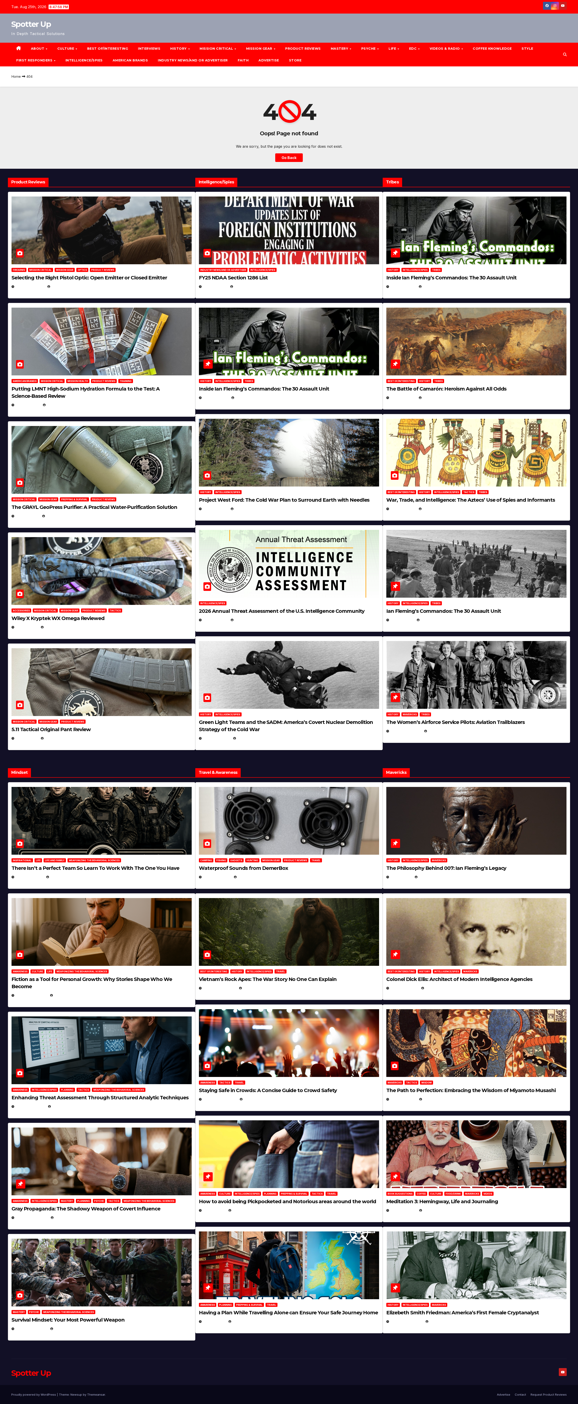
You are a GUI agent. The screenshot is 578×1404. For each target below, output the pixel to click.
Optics (82, 270)
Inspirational (22, 860)
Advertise (269, 60)
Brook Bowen (249, 877)
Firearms (19, 270)
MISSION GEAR (259, 49)
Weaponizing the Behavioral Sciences (94, 860)
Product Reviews (303, 49)
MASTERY (340, 49)
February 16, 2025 (406, 1321)
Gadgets (236, 860)
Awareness (20, 971)
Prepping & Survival (74, 499)
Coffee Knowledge (492, 49)
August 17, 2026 (30, 286)
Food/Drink (453, 1193)
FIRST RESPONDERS (35, 60)
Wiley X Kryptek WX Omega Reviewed (58, 618)
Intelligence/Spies (84, 60)
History (179, 49)
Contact (520, 1394)
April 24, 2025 (403, 397)
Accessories (21, 610)
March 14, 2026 (216, 738)
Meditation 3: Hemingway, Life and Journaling (442, 1201)
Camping (206, 860)
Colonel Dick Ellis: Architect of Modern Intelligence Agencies (459, 979)
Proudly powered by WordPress (34, 1394)
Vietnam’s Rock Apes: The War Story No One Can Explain (268, 979)
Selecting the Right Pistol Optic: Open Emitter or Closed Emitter (89, 278)
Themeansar (96, 1394)
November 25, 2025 (220, 1099)
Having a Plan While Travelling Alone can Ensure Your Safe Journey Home (288, 1313)
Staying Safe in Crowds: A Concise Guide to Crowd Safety (268, 1090)
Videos (487, 1193)
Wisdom (426, 1082)
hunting (252, 860)
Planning (67, 1089)
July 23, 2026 (28, 405)
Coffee (421, 1193)
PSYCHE (369, 49)
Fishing (221, 860)
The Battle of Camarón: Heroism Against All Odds (446, 389)
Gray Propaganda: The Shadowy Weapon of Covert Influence (86, 1209)
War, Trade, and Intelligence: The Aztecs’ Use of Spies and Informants (470, 500)
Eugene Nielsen (64, 286)
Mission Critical (40, 270)
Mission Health (78, 381)
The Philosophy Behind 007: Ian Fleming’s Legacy (446, 868)
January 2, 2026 (30, 1106)
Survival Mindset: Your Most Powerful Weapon (68, 1320)
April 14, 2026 (215, 620)
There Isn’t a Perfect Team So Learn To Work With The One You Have (95, 868)
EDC (413, 49)
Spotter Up (31, 24)
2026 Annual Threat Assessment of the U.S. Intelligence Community (281, 611)
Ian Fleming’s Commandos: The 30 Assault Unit (443, 611)
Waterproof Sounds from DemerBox (243, 868)
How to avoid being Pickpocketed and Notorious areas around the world (287, 1201)
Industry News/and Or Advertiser (193, 60)
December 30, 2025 (219, 988)
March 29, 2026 (217, 877)
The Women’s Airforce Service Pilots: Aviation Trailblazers (455, 722)
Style (527, 49)
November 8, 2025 (31, 1328)
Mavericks (410, 714)
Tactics (115, 610)
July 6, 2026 (27, 627)
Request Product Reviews (549, 1394)
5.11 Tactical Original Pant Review (51, 729)
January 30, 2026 (31, 995)
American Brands (130, 60)
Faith (243, 60)
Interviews (149, 49)
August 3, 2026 (29, 877)
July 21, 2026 (27, 516)
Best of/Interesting (107, 49)
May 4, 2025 (401, 877)
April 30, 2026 (215, 397)
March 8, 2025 (403, 1099)
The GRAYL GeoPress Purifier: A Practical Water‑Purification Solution (94, 507)
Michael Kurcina (59, 627)
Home (16, 76)
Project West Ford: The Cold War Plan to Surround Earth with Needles (284, 500)
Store (295, 60)
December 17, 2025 (32, 1217)
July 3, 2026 (27, 738)
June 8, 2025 (214, 1210)
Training (126, 381)
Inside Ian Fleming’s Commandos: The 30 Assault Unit (264, 389)
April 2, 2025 (402, 620)
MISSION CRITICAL (217, 49)
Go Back (289, 157)
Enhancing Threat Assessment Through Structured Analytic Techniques (100, 1098)
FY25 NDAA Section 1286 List (233, 278)
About (38, 49)
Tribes (249, 381)
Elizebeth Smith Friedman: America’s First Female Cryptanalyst (462, 1313)
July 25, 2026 (215, 286)
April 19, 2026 (215, 508)
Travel (316, 860)
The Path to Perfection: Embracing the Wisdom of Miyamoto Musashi (471, 1090)
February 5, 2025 (406, 731)
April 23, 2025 (403, 508)
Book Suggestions (400, 1193)
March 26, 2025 (404, 988)
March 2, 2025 (403, 1210)
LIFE (393, 49)
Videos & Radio (445, 49)
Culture (37, 971)
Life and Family (55, 860)
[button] (565, 54)
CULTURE (66, 49)
